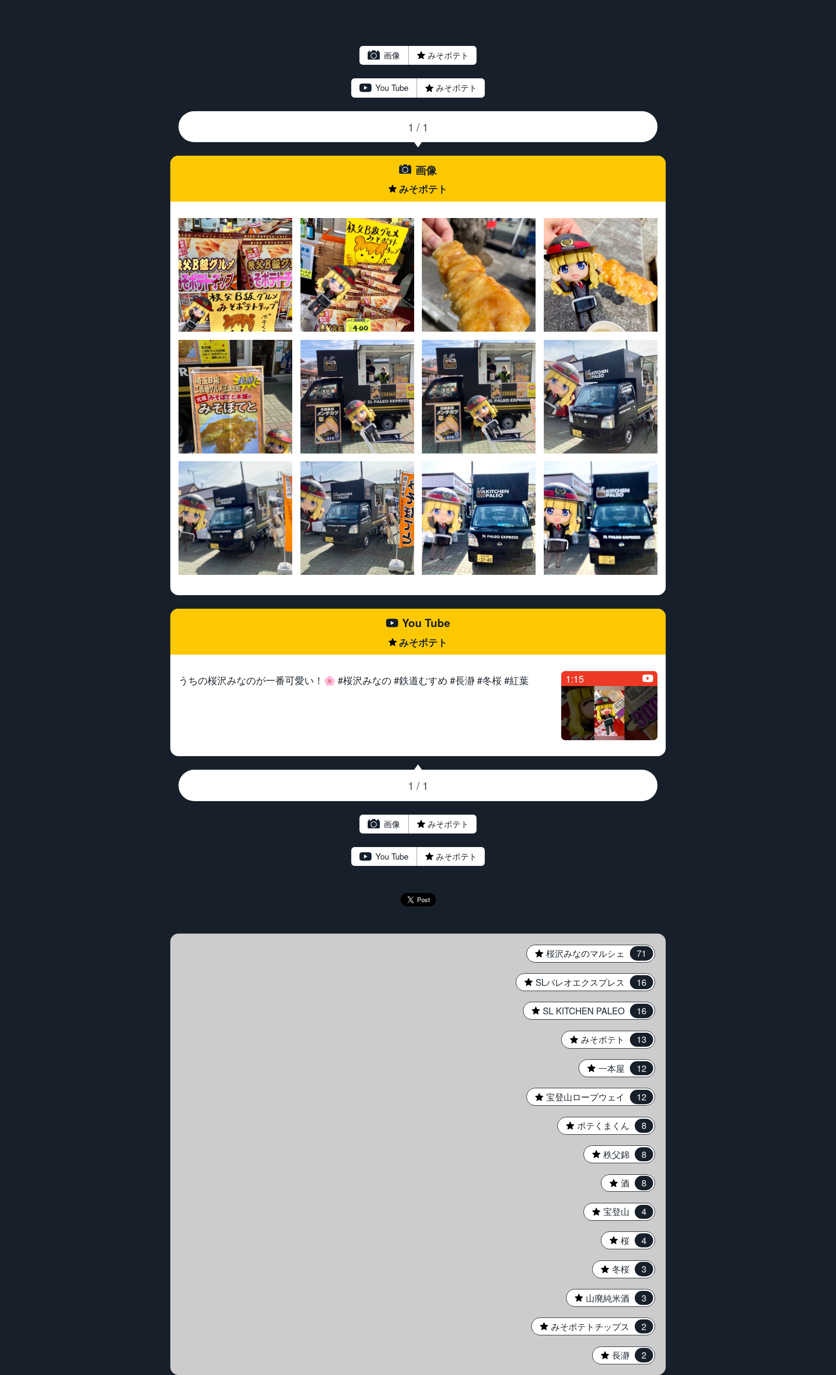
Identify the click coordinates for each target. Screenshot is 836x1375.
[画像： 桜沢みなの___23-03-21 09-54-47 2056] (357, 518)
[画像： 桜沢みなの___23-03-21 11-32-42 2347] (357, 275)
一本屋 (612, 1068)
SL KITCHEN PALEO (584, 1010)
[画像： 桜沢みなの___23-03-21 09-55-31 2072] (479, 396)
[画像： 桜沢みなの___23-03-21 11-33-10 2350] (235, 275)
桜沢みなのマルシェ (586, 953)
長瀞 (619, 1354)
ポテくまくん (601, 1125)
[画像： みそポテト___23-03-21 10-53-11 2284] (479, 275)
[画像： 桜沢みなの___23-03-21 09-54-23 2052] (600, 518)
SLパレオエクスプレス (581, 982)
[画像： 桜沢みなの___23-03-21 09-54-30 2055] (479, 518)
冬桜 (619, 1268)
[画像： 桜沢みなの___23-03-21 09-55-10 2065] (600, 396)
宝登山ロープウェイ (586, 1096)
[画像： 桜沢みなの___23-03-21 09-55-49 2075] (235, 396)
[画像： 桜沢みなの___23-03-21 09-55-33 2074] (357, 396)
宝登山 (614, 1211)
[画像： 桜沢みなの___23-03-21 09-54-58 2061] (235, 518)
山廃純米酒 (606, 1297)
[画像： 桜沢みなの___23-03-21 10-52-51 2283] (600, 275)
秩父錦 (614, 1154)
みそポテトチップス (588, 1326)
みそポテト (426, 55)
